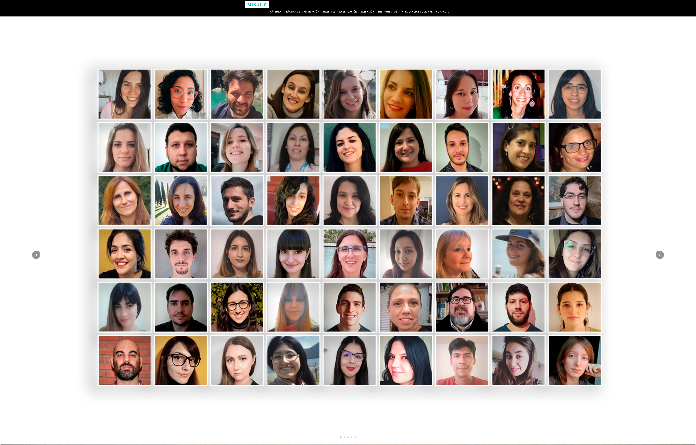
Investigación (347, 11)
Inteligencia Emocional (416, 11)
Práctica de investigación (302, 11)
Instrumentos (387, 11)
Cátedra (275, 11)
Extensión (368, 11)
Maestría (329, 11)
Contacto (443, 11)
